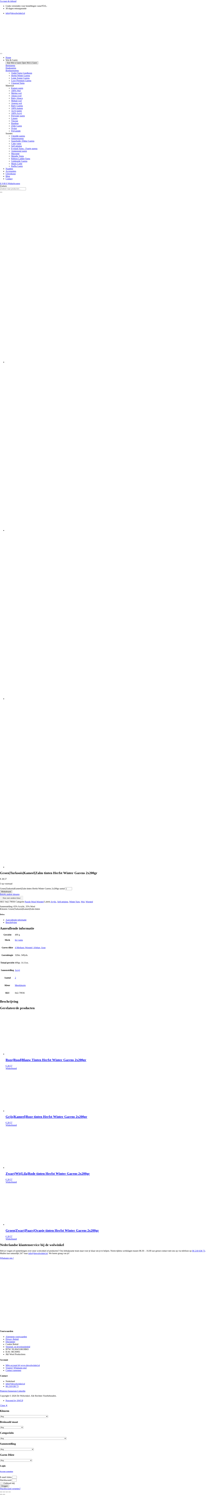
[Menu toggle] (1, 53)
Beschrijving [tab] (11, 922)
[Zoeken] (1, 192)
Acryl (17, 970)
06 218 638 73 (198, 1251)
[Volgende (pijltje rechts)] (4, 1494)
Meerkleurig (20, 985)
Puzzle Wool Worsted (34, 902)
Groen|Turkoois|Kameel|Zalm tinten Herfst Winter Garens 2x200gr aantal (32, 888)
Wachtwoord (5, 1480)
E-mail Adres (6, 1477)
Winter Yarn (74, 902)
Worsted (89, 902)
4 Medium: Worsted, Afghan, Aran (30, 947)
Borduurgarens (12, 70)
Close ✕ (3, 1405)
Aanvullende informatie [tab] (16, 920)
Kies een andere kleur (11, 898)
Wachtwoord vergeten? (10, 1488)
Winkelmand (6, 892)
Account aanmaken (6, 1471)
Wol (83, 902)
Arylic (53, 902)
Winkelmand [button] (11, 1068)
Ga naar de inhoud (8, 1)
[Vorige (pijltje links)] (1, 1494)
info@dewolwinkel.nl (38, 1253)
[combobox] (13, 188)
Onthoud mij (9, 1483)
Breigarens (10, 65)
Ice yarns (19, 940)
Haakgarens (11, 68)
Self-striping (62, 902)
